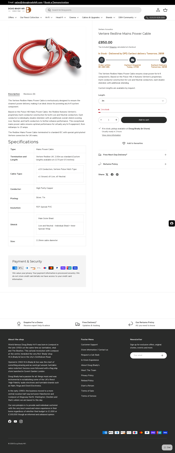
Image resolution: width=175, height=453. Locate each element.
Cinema (72, 17)
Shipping (112, 47)
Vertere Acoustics (105, 29)
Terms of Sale (87, 390)
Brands (109, 17)
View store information (111, 135)
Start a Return (87, 385)
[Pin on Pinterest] (117, 174)
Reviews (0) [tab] (29, 94)
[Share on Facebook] (112, 174)
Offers (11, 17)
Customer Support (89, 344)
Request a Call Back (90, 354)
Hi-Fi (47, 17)
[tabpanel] (47, 174)
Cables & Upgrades (91, 17)
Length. (101, 95)
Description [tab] (14, 94)
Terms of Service (88, 396)
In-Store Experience (90, 360)
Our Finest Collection (29, 17)
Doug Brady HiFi (20, 444)
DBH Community (126, 17)
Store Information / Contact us (94, 349)
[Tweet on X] (107, 174)
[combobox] (93, 10)
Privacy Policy (87, 375)
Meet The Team (88, 370)
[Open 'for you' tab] (172, 223)
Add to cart (144, 120)
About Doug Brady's (90, 365)
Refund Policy (87, 380)
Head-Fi (59, 17)
